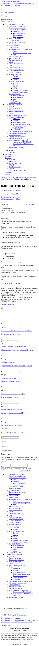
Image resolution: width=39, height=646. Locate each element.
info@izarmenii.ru (20, 615)
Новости (8, 172)
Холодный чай (18, 37)
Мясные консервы (15, 58)
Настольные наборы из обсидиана (20, 131)
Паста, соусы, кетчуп (16, 63)
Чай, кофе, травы (14, 94)
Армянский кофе (18, 95)
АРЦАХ (11, 165)
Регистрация (9, 12)
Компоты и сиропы (19, 30)
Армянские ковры (19, 122)
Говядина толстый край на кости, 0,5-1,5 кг (15, 346)
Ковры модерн (18, 128)
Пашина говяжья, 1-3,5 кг (9, 304)
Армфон (11, 106)
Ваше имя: (4, 463)
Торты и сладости (15, 72)
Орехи (11, 62)
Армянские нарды (15, 108)
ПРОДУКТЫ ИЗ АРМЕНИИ (15, 24)
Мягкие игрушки (14, 135)
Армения (8, 158)
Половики (16, 129)
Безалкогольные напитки (17, 28)
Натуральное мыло (15, 138)
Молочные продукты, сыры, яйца (20, 49)
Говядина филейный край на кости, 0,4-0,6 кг (16, 331)
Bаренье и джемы (15, 38)
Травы (15, 101)
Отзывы (7, 174)
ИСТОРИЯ (12, 159)
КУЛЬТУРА (13, 161)
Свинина (16, 78)
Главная (3, 177)
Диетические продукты (17, 42)
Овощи (15, 85)
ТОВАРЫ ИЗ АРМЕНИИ (13, 104)
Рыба (10, 65)
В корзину (31, 204)
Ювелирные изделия (16, 147)
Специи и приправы (16, 69)
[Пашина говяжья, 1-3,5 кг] (10, 190)
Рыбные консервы (15, 67)
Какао (15, 99)
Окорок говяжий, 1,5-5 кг (9, 362)
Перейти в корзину (19, 630)
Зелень (15, 88)
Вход (2, 12)
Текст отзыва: (5, 467)
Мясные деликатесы (16, 56)
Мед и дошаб (13, 47)
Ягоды (15, 87)
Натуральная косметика (17, 136)
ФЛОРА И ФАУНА (15, 163)
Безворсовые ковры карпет (22, 124)
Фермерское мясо (15, 74)
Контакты (8, 156)
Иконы (11, 113)
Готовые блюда (14, 40)
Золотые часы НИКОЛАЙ (22, 142)
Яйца (14, 54)
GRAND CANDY (15, 103)
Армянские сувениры (16, 110)
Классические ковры (20, 126)
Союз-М (15, 194)
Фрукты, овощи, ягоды (16, 81)
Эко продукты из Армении (10, 1)
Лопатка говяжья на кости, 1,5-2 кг (13, 394)
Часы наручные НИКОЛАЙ (18, 140)
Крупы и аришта (14, 44)
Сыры (15, 51)
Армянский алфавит (16, 112)
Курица (15, 79)
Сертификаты (13, 152)
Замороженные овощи (20, 92)
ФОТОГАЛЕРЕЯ (14, 167)
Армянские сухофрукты (17, 26)
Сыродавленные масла (16, 71)
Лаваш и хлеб (13, 46)
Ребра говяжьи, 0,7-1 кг (9, 378)
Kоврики (16, 120)
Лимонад (16, 31)
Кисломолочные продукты (22, 53)
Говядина (16, 76)
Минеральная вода (19, 33)
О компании (9, 151)
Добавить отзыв (25, 470)
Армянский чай (18, 97)
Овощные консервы (15, 60)
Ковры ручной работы (16, 117)
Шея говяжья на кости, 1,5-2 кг (11, 409)
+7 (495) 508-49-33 (7, 3)
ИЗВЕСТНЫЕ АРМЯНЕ (17, 170)
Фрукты (15, 83)
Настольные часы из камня (18, 133)
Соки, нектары (18, 35)
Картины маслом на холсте (18, 115)
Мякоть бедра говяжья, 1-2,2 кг (11, 425)
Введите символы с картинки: (11, 469)
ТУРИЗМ (12, 168)
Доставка (8, 154)
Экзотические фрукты (20, 90)
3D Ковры (16, 119)
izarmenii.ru (25, 608)
